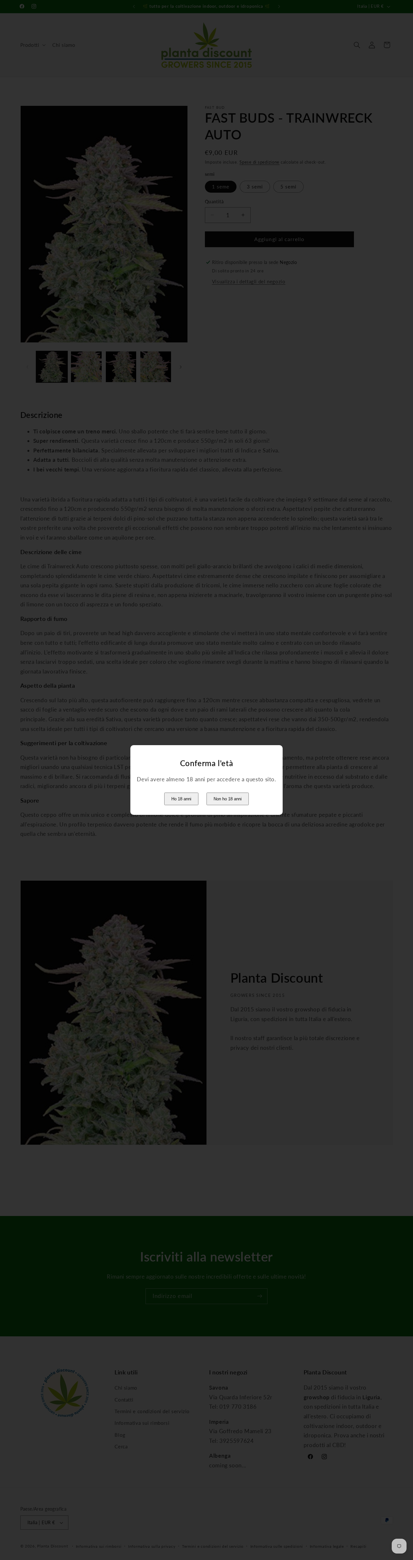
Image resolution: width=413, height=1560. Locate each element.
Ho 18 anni (181, 798)
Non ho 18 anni (228, 798)
